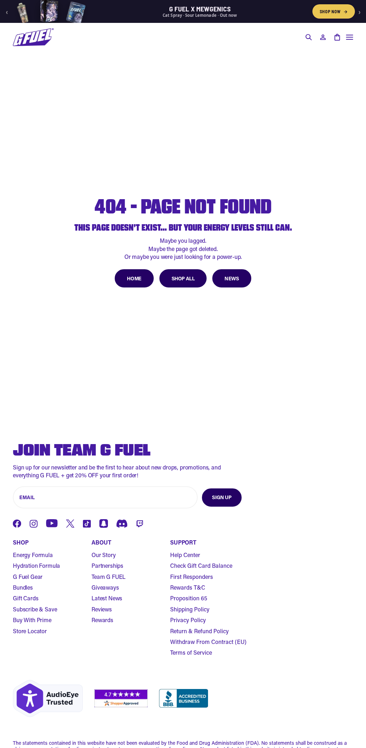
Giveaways (105, 587)
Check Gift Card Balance (201, 565)
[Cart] (337, 37)
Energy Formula (33, 554)
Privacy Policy (188, 620)
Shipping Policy (189, 609)
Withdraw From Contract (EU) (208, 641)
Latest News (107, 598)
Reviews (102, 609)
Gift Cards (25, 598)
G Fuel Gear (28, 576)
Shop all (183, 278)
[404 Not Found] (33, 37)
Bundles (23, 587)
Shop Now (334, 11)
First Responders (191, 576)
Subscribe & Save (35, 609)
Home (134, 278)
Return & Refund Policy (199, 631)
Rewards (102, 620)
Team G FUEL (108, 576)
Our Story (104, 554)
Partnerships (107, 565)
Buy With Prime (32, 620)
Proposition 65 (188, 598)
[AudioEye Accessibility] (48, 698)
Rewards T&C (187, 587)
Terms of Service (191, 652)
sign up (221, 497)
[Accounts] (323, 37)
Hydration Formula (36, 565)
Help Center (185, 554)
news (231, 278)
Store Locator (30, 631)
